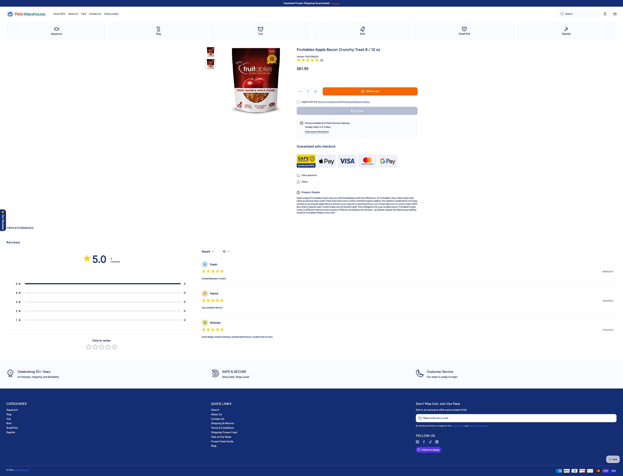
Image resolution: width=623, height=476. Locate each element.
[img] (308, 60)
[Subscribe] (612, 418)
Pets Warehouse (21, 470)
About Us (216, 414)
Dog (8, 414)
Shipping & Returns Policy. (356, 101)
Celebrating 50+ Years (34, 372)
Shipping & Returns (222, 423)
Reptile (10, 432)
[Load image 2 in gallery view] (210, 64)
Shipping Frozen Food (224, 432)
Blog (213, 445)
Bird (8, 423)
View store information (317, 131)
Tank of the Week (221, 436)
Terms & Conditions (328, 101)
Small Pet (12, 427)
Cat (8, 418)
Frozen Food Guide (222, 441)
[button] (615, 14)
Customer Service (440, 372)
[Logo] (26, 14)
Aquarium (12, 409)
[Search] (561, 14)
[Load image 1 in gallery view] (210, 52)
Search (215, 409)
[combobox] (579, 14)
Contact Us (217, 418)
